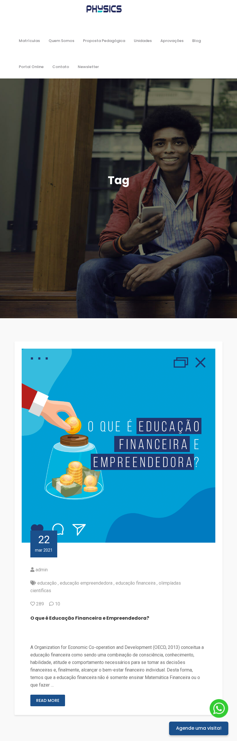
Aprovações (172, 40)
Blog (196, 40)
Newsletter (88, 66)
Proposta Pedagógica (104, 40)
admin (42, 569)
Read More (47, 700)
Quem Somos (61, 40)
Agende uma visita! (198, 728)
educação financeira (135, 583)
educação (47, 583)
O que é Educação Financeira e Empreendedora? (89, 618)
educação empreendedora (86, 583)
